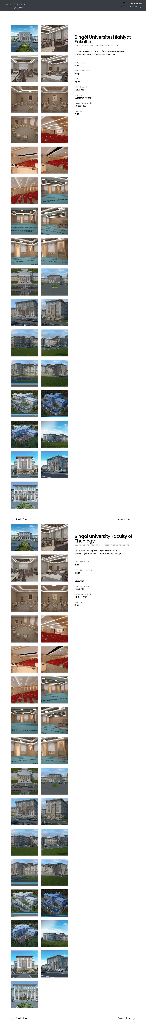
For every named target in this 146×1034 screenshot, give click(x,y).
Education (79, 581)
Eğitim (77, 81)
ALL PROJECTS (82, 545)
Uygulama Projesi (83, 97)
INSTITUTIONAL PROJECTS (116, 545)
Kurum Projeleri (84, 46)
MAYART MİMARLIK (136, 4)
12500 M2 (79, 89)
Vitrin (114, 46)
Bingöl (77, 73)
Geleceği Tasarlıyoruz (137, 7)
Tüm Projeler (102, 46)
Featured (96, 545)
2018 (77, 65)
